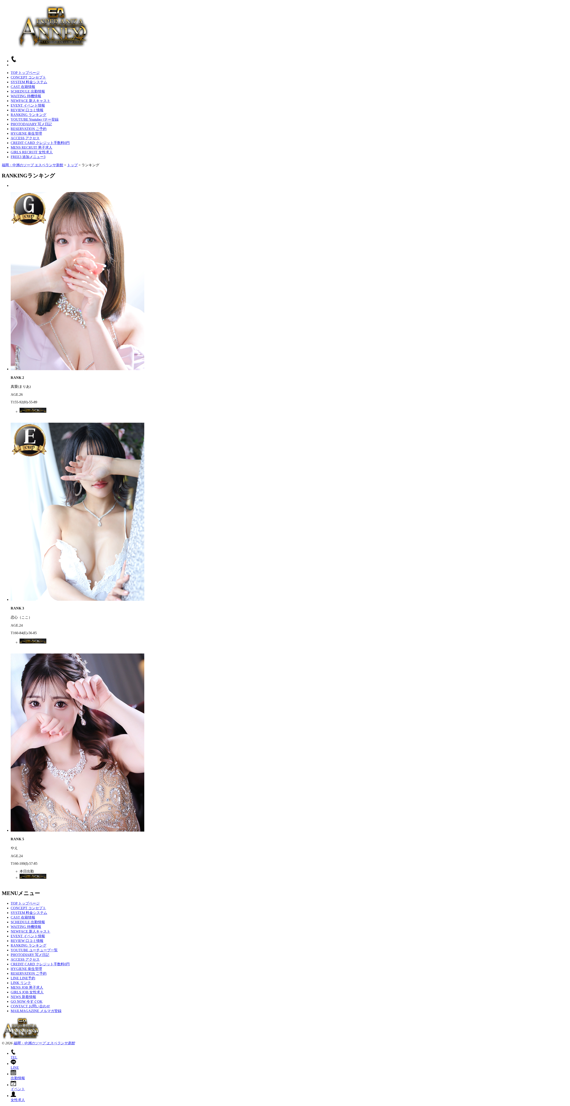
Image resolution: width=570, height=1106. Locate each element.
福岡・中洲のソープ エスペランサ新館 (44, 1043)
